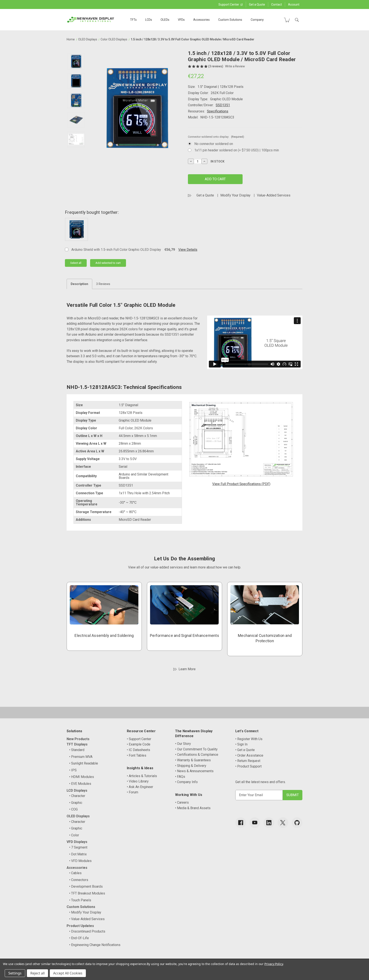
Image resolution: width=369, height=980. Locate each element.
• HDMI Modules (81, 777)
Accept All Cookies (67, 973)
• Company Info (186, 782)
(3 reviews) (216, 66)
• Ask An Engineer (140, 787)
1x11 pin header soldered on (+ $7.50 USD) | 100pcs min (236, 150)
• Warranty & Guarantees (193, 760)
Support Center (229, 4)
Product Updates (80, 926)
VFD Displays (77, 842)
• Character (77, 796)
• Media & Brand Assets (193, 808)
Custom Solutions (230, 19)
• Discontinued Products (87, 931)
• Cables (75, 873)
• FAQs (180, 777)
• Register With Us (248, 739)
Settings (15, 973)
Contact (276, 4)
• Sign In (241, 744)
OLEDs (165, 19)
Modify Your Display (235, 195)
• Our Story (183, 744)
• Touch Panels (80, 900)
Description (79, 284)
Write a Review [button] (235, 66)
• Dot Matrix (78, 854)
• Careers (182, 802)
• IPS (73, 770)
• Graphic (75, 803)
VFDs (181, 19)
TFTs (133, 19)
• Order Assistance (249, 755)
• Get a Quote (245, 750)
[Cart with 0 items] (287, 20)
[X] (283, 822)
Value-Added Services (273, 195)
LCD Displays (77, 790)
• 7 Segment (78, 847)
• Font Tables (136, 755)
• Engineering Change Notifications (94, 945)
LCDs (148, 19)
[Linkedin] (269, 822)
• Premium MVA (80, 757)
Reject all (37, 973)
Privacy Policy (273, 964)
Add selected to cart (108, 262)
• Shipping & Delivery (190, 766)
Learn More (187, 669)
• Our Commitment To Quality (196, 749)
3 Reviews (103, 284)
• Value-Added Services (87, 919)
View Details (187, 250)
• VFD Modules (80, 861)
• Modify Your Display (85, 912)
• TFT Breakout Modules (87, 893)
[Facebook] (240, 822)
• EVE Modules (80, 784)
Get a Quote (257, 4)
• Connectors (78, 880)
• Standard (76, 750)
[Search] (297, 20)
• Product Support (248, 766)
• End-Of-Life (79, 938)
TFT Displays (77, 744)
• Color (74, 835)
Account (293, 4)
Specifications (217, 111)
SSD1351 (223, 105)
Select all (75, 262)
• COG (73, 809)
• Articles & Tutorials (142, 776)
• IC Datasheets (138, 750)
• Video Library (138, 781)
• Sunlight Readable (83, 763)
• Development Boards (86, 886)
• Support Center (139, 739)
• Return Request (247, 761)
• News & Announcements (194, 771)
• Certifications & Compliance (196, 755)
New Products (78, 739)
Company (257, 19)
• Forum (132, 792)
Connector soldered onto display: (216, 136)
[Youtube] (254, 822)
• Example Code (138, 744)
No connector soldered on (213, 144)
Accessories (201, 19)
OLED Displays (78, 816)
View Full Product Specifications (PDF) (241, 484)
